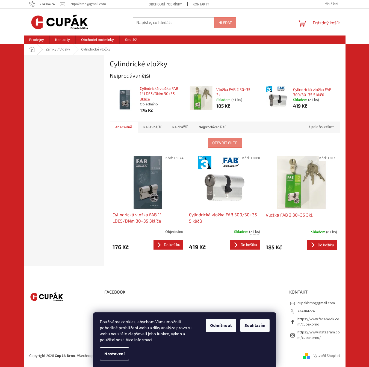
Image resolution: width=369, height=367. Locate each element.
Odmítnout (221, 325)
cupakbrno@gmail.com (316, 303)
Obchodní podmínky (165, 4)
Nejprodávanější (212, 127)
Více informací (139, 340)
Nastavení (114, 354)
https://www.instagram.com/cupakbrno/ (318, 335)
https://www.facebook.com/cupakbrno (318, 321)
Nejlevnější (152, 127)
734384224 (306, 311)
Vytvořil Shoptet (327, 356)
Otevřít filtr (225, 142)
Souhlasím (254, 325)
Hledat (225, 22)
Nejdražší (180, 127)
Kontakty (201, 4)
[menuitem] (36, 39)
